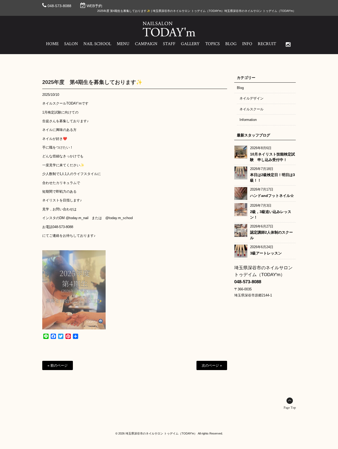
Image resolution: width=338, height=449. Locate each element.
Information (248, 120)
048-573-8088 (59, 6)
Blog (240, 88)
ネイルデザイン (252, 98)
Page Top (290, 407)
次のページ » (212, 365)
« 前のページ (58, 365)
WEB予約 (94, 6)
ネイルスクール (252, 109)
